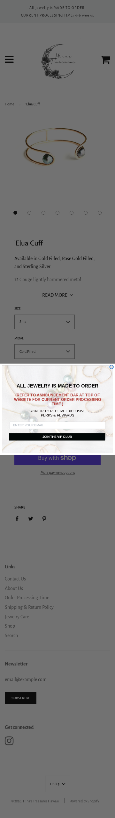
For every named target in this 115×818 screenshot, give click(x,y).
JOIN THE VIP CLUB (57, 436)
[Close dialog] (111, 367)
